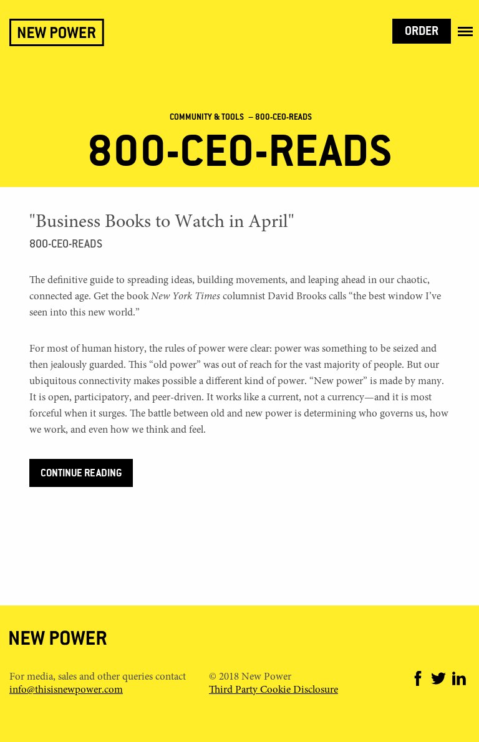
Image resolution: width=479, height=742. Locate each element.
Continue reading (81, 474)
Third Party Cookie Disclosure (273, 690)
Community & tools (207, 118)
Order (421, 32)
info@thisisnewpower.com (66, 690)
